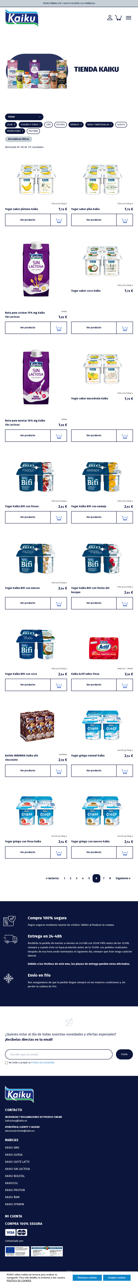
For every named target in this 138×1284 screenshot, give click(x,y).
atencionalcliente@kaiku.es (20, 1130)
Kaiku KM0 (12, 1147)
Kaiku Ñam (12, 1197)
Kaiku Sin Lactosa (17, 1169)
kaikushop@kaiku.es (16, 1120)
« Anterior (52, 878)
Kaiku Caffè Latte (17, 1161)
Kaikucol (11, 1183)
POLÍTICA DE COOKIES (19, 1280)
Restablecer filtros (18, 139)
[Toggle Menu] (128, 17)
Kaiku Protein (15, 1190)
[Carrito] (118, 17)
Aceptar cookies (117, 1277)
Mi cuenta (13, 1216)
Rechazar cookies (87, 1277)
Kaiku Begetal (15, 1176)
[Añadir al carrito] (59, 220)
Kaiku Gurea (14, 1154)
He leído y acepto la (31, 1062)
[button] (76, 124)
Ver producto (27, 219)
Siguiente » (123, 878)
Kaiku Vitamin (14, 1204)
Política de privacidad (42, 1062)
